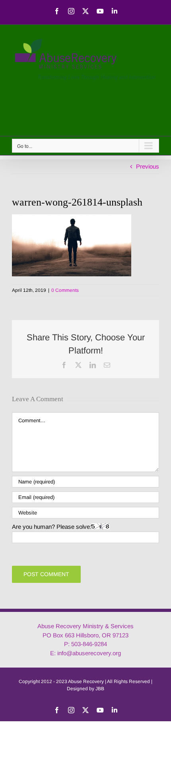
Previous (147, 166)
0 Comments (65, 290)
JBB (99, 688)
